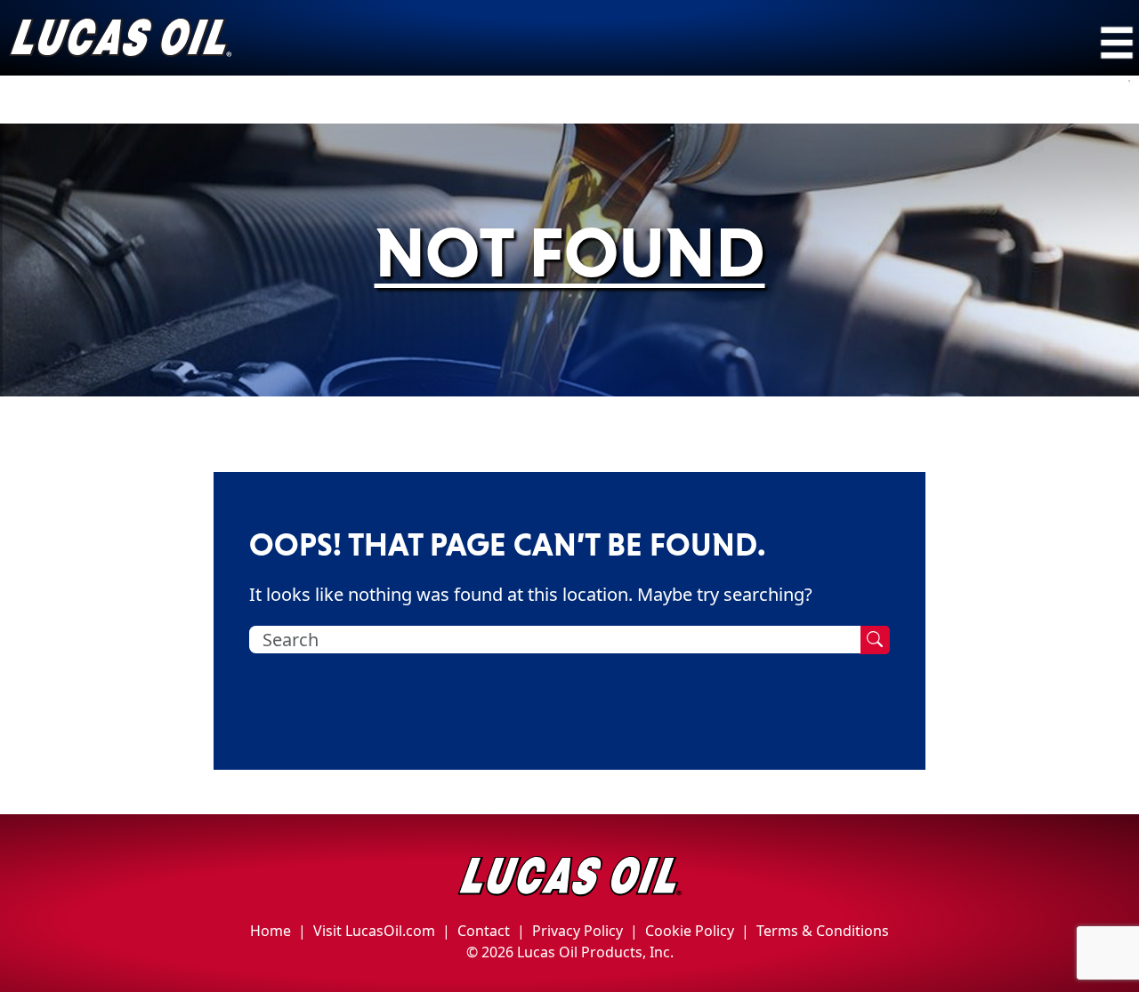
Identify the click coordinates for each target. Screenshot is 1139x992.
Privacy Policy (577, 930)
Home (270, 930)
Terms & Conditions (822, 930)
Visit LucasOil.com (374, 930)
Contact (483, 930)
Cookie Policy (689, 930)
